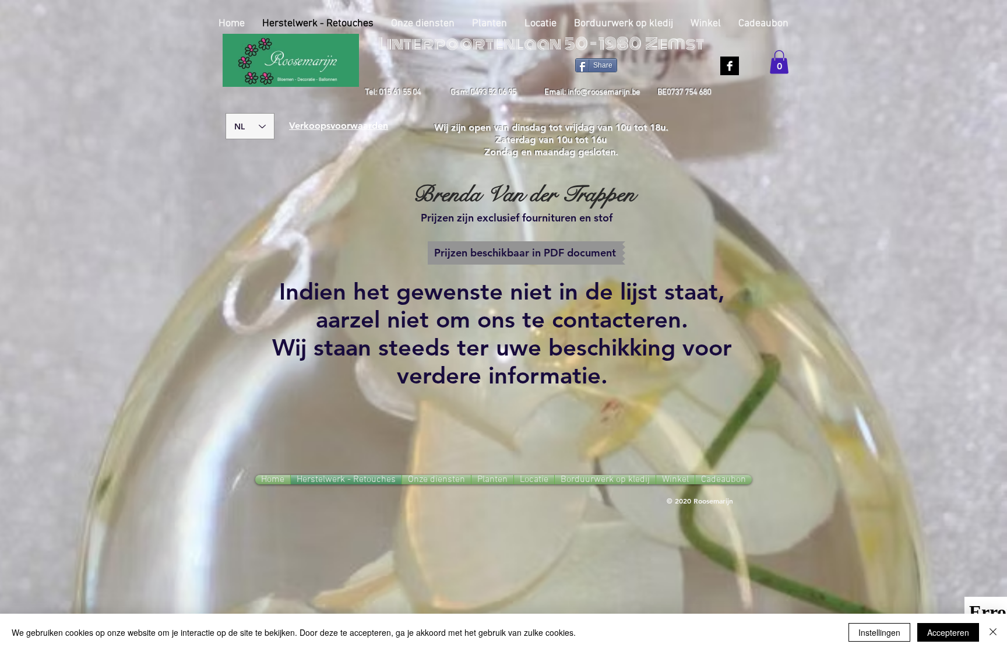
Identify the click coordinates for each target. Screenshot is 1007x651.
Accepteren (948, 632)
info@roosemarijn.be (604, 92)
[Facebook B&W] (729, 66)
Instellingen (879, 632)
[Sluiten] (993, 632)
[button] (779, 62)
